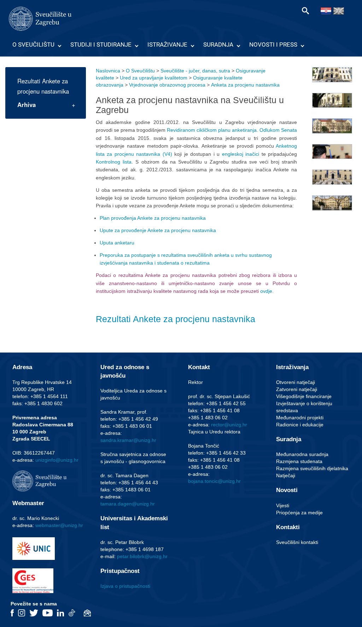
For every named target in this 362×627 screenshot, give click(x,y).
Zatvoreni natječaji (296, 389)
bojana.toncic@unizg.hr (214, 481)
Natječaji (285, 475)
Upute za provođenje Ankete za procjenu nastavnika (158, 230)
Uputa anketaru (117, 243)
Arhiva (26, 104)
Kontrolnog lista (114, 162)
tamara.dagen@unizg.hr (127, 504)
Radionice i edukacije (299, 424)
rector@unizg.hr (229, 424)
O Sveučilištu (33, 44)
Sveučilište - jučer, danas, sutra (195, 70)
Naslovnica (108, 70)
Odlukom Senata (278, 130)
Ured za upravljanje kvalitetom (153, 78)
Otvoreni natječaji (295, 382)
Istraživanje (167, 44)
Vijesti (282, 505)
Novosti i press (273, 44)
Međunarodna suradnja (302, 454)
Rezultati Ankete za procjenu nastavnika (43, 86)
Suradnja (218, 44)
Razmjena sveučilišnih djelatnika (312, 468)
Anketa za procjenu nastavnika (245, 85)
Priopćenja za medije (299, 512)
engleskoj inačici (240, 154)
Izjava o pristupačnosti (125, 586)
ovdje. (267, 291)
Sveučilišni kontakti (297, 542)
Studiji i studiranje (101, 44)
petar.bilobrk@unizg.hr (142, 556)
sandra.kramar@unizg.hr (128, 440)
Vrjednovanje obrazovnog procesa (167, 85)
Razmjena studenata (299, 461)
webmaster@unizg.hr (59, 525)
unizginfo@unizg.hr (56, 460)
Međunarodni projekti (299, 417)
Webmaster (28, 503)
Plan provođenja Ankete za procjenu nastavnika (153, 218)
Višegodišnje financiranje (304, 396)
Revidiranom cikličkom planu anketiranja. (212, 130)
